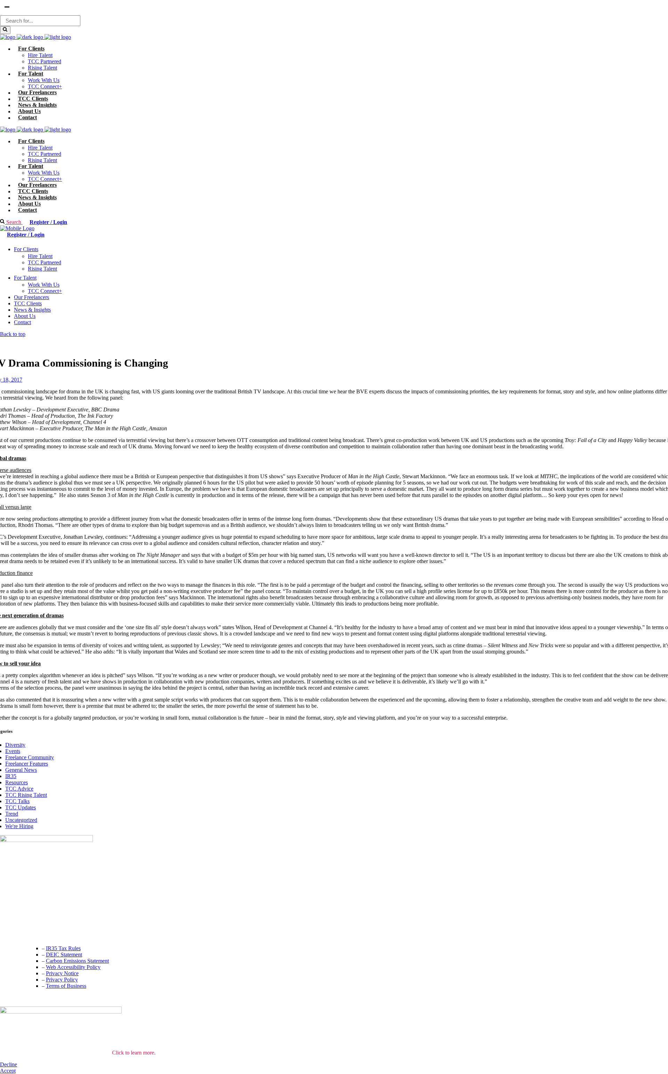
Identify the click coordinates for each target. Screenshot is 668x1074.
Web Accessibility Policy (73, 967)
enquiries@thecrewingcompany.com (40, 934)
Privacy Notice (62, 973)
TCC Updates (20, 807)
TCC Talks (17, 801)
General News (21, 770)
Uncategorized (21, 820)
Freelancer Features (26, 764)
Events (12, 751)
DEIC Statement (64, 954)
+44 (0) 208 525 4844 (24, 920)
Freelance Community (29, 757)
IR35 (10, 776)
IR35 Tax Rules (63, 948)
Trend (11, 814)
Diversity (15, 745)
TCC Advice (19, 789)
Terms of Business (66, 986)
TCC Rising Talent (26, 795)
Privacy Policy (62, 980)
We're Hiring (19, 826)
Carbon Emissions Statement (77, 961)
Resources (16, 782)
